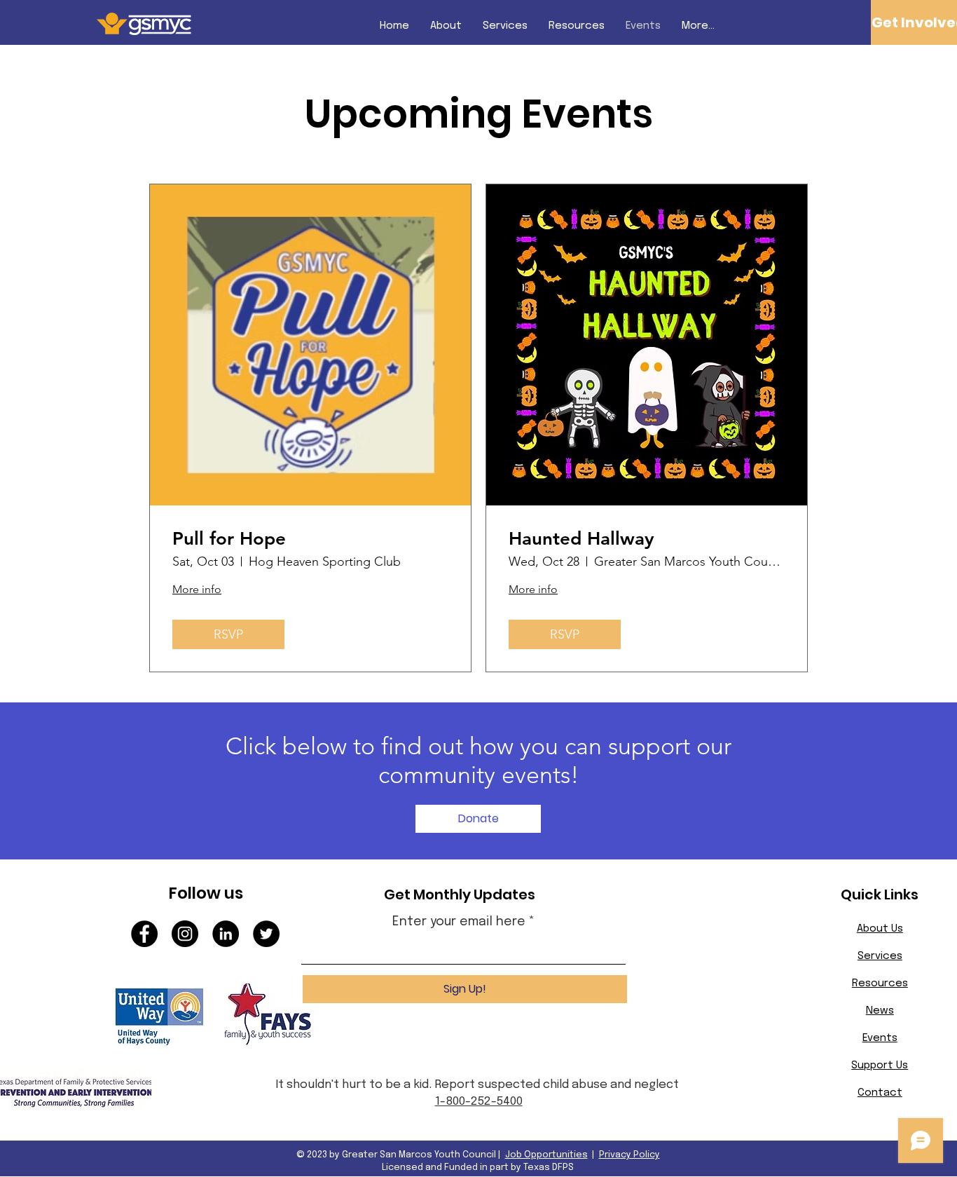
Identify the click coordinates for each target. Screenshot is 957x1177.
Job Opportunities (546, 1154)
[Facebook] (144, 933)
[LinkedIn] (225, 933)
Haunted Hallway (581, 539)
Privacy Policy (629, 1154)
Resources (880, 983)
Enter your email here (458, 922)
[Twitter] (266, 933)
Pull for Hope (229, 539)
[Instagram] (185, 933)
